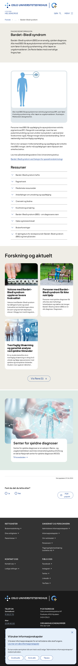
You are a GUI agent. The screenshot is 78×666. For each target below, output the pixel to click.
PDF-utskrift (67, 495)
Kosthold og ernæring (25, 208)
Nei (19, 493)
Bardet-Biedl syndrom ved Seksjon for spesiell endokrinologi (37, 159)
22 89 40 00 (10, 623)
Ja (9, 493)
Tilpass (47, 658)
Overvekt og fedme (24, 201)
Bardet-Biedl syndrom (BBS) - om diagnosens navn (37, 214)
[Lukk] (72, 632)
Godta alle (15, 658)
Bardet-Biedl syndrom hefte (28, 175)
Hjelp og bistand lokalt (25, 221)
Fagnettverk (21, 181)
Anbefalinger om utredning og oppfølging (33, 194)
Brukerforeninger (23, 227)
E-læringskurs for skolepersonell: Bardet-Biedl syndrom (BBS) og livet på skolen (39, 235)
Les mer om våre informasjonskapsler (23, 644)
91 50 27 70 (9, 614)
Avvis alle (32, 658)
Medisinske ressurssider (26, 188)
